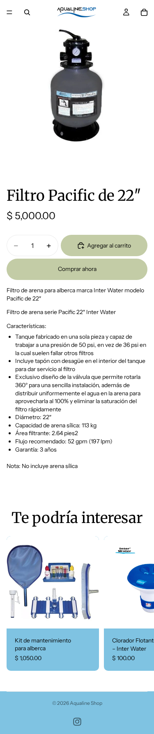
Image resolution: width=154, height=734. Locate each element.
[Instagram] (77, 722)
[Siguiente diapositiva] (137, 603)
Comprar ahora (77, 269)
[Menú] (9, 12)
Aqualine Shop (86, 703)
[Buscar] (27, 12)
